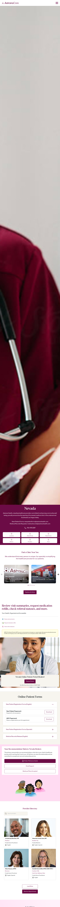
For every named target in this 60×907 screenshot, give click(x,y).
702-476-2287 (31, 528)
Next (58, 574)
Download (49, 712)
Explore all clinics (30, 592)
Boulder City (35, 840)
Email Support (30, 766)
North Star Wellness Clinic (38, 873)
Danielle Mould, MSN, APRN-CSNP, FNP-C (42, 868)
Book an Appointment (30, 891)
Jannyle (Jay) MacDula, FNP (12, 838)
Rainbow (7, 840)
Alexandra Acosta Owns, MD (39, 838)
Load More (30, 886)
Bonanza (7, 871)
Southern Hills (35, 871)
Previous (1, 574)
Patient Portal (30, 681)
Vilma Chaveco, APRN (10, 868)
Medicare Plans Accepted (30, 771)
